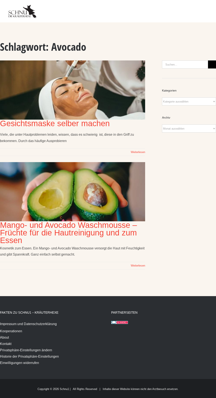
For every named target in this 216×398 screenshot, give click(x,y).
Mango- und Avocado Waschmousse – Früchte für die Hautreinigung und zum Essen (68, 233)
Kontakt (5, 344)
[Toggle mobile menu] (208, 8)
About (4, 337)
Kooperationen (11, 331)
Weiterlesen (138, 152)
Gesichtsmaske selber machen (55, 123)
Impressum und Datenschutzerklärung (28, 324)
